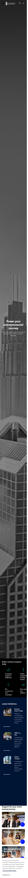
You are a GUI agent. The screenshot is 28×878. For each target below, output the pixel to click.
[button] (6, 875)
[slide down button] (13, 654)
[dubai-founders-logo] (10, 3)
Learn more (6, 726)
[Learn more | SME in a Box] (9, 740)
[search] (19, 3)
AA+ (23, 3)
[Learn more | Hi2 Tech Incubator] (9, 789)
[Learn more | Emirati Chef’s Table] (9, 716)
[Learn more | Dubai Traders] (9, 764)
